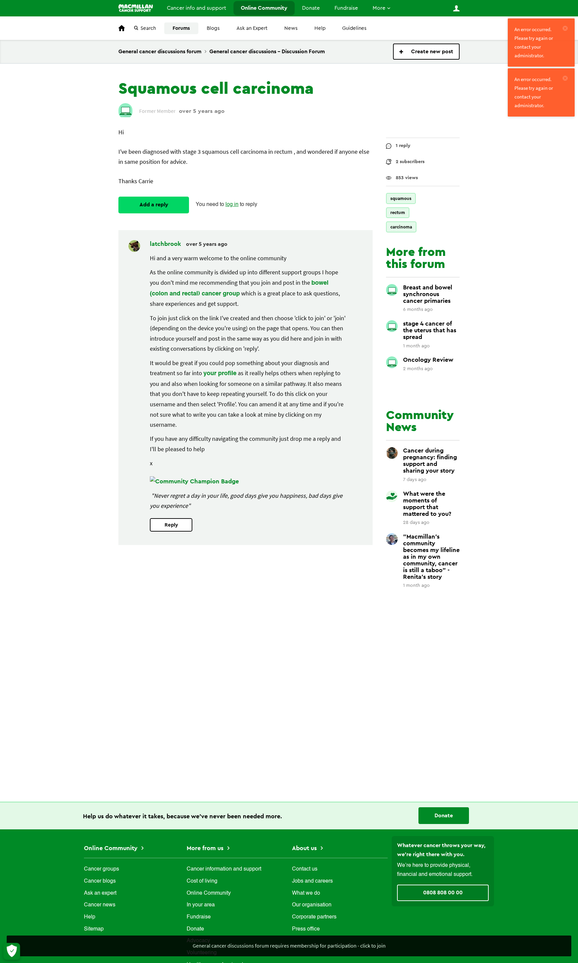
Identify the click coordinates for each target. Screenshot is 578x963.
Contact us (304, 869)
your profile (219, 373)
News (291, 28)
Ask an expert (100, 893)
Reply (171, 525)
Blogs (213, 28)
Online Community (264, 8)
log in (231, 204)
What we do (306, 893)
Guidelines (354, 28)
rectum (397, 212)
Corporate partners (314, 917)
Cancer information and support (224, 869)
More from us (206, 848)
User (456, 8)
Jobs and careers (312, 881)
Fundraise (346, 8)
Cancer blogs (100, 881)
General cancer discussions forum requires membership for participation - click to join (289, 945)
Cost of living (202, 881)
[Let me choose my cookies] (11, 951)
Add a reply (153, 204)
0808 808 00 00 (443, 892)
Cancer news (99, 905)
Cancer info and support (196, 8)
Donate (311, 8)
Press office (306, 929)
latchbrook (166, 244)
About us (305, 848)
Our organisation (311, 905)
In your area (201, 905)
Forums (181, 28)
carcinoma (401, 227)
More (379, 8)
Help (319, 28)
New (426, 52)
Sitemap (94, 929)
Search (148, 28)
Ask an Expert (252, 28)
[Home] (135, 8)
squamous (400, 198)
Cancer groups (101, 869)
